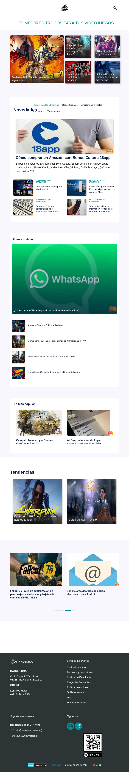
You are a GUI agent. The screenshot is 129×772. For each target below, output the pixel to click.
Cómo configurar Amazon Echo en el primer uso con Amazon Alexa (102, 189)
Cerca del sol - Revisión (83, 519)
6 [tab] (73, 610)
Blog (69, 697)
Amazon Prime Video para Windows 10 (49, 188)
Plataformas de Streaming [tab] (46, 105)
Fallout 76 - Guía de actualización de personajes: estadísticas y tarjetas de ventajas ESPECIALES (32, 594)
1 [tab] (54, 610)
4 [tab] (62, 610)
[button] (12, 61)
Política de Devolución (79, 677)
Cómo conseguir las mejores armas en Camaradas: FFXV (57, 341)
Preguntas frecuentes (79, 682)
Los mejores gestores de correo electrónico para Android (86, 593)
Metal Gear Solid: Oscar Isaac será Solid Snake (51, 356)
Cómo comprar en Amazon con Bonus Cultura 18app (63, 157)
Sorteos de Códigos (77, 702)
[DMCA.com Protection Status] (37, 765)
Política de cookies (77, 687)
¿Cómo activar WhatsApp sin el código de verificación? (46, 310)
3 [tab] (60, 610)
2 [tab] (57, 610)
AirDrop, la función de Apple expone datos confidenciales (84, 442)
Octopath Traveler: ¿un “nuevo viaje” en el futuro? (34, 442)
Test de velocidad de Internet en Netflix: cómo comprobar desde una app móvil (102, 209)
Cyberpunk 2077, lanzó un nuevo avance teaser (35, 518)
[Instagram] (71, 729)
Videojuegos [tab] (53, 111)
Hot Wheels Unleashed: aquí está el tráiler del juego (54, 372)
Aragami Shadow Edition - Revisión (45, 325)
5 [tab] (68, 610)
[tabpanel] (36, 576)
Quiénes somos (75, 692)
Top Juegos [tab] (38, 111)
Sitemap (56, 765)
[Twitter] (79, 729)
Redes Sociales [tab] (70, 105)
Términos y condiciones (80, 672)
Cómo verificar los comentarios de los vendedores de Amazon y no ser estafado (48, 209)
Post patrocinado (76, 667)
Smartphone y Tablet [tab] (91, 105)
